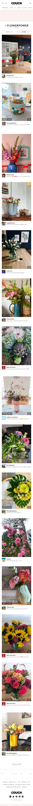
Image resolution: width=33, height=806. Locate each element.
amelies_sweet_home (12, 417)
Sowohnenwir (10, 75)
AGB (29, 782)
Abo (19, 782)
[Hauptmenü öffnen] (3, 3)
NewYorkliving (10, 465)
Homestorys (5, 7)
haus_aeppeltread (11, 123)
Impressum (24, 782)
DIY (15, 7)
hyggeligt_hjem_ (10, 223)
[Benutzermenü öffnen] (30, 3)
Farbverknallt (10, 174)
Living (11, 7)
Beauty (19, 7)
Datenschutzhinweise (8, 784)
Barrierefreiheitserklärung (13, 787)
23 (20, 773)
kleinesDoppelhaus (11, 511)
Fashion (25, 7)
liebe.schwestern (11, 367)
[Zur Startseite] (16, 3)
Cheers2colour (10, 319)
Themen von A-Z (13, 782)
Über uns (5, 782)
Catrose (8, 559)
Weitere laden (16, 764)
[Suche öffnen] (6, 3)
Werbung (24, 787)
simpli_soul (9, 271)
